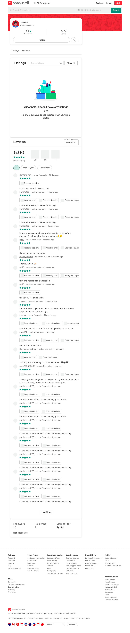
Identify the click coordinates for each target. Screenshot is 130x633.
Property (30, 566)
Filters (69, 63)
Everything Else (13, 587)
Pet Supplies (89, 568)
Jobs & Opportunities (73, 566)
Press (30, 618)
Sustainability (38, 618)
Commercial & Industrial (16, 584)
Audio (49, 568)
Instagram (11, 561)
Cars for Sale (32, 561)
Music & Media (110, 582)
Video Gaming (52, 561)
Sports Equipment (111, 597)
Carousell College (14, 568)
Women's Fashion (111, 558)
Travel (107, 595)
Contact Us (22, 618)
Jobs (46, 618)
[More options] (79, 40)
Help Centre (12, 618)
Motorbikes (31, 563)
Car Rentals (70, 571)
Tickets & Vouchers (111, 600)
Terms (66, 618)
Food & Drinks (90, 566)
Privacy (72, 618)
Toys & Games (110, 579)
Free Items (11, 592)
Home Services (71, 563)
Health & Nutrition (91, 563)
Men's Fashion (110, 563)
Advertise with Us (56, 618)
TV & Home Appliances (55, 573)
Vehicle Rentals (32, 571)
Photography (51, 571)
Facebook (11, 558)
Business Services (72, 558)
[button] (50, 25)
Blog (9, 566)
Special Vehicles (33, 568)
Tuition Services (71, 573)
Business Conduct (83, 618)
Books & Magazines (112, 584)
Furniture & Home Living (93, 558)
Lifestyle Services (72, 568)
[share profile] (73, 39)
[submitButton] (116, 10)
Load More (46, 512)
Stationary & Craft (111, 587)
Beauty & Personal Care (113, 566)
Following (11, 589)
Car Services (70, 561)
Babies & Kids (90, 561)
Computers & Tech (53, 558)
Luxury (107, 561)
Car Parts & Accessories (35, 558)
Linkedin (11, 563)
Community (12, 582)
